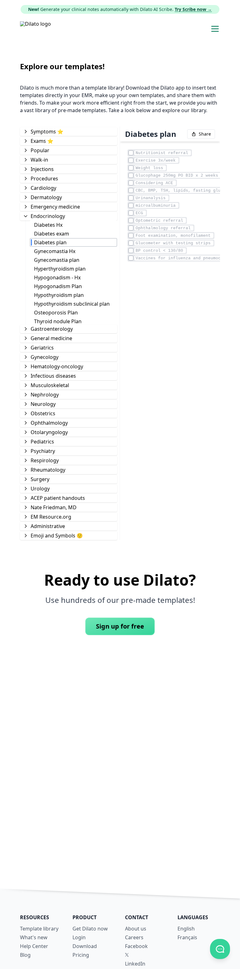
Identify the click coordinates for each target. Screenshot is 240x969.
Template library (39, 928)
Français (187, 937)
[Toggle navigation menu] (215, 29)
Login (79, 937)
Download (84, 946)
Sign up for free (120, 626)
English (186, 928)
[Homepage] (35, 28)
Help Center (34, 946)
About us (135, 928)
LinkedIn (135, 963)
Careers (134, 937)
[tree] (68, 333)
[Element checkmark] (130, 152)
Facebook (136, 946)
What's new (34, 937)
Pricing (80, 954)
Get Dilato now (90, 928)
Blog (25, 954)
